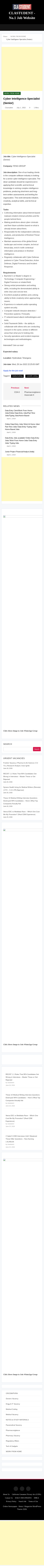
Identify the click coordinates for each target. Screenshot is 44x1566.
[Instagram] (22, 1488)
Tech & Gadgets (12, 1446)
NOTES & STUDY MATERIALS (17, 1420)
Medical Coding (11, 1409)
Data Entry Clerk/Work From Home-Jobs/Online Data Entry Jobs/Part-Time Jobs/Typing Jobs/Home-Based (20, 413)
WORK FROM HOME (12, 93)
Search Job (22, 1501)
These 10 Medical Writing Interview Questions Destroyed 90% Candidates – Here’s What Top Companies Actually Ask (20, 801)
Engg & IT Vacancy (13, 1404)
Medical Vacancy (12, 1414)
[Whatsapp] (28, 1488)
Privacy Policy (11, 1501)
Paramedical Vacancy (14, 1425)
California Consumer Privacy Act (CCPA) (26, 1494)
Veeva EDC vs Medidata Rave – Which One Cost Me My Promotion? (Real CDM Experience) (22, 1118)
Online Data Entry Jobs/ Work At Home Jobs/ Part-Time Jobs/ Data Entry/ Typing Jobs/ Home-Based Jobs (22, 426)
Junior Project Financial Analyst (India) (19, 452)
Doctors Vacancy (12, 1399)
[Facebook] (16, 1488)
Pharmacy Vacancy (13, 1436)
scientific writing (32, 376)
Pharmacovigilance (13, 1430)
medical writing (17, 376)
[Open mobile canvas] (2, 27)
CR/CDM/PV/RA (12, 1393)
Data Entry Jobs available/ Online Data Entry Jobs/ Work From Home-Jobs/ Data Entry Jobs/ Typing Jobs (22, 440)
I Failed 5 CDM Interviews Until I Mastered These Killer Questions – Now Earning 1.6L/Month (21, 1139)
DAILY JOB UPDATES (23, 1498)
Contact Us (9, 1498)
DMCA (36, 1498)
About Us (6, 1494)
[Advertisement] (22, 69)
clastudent (9, 108)
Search (7, 744)
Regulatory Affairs (12, 1441)
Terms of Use (33, 1501)
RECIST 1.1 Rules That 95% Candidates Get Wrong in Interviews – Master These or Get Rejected (19, 776)
